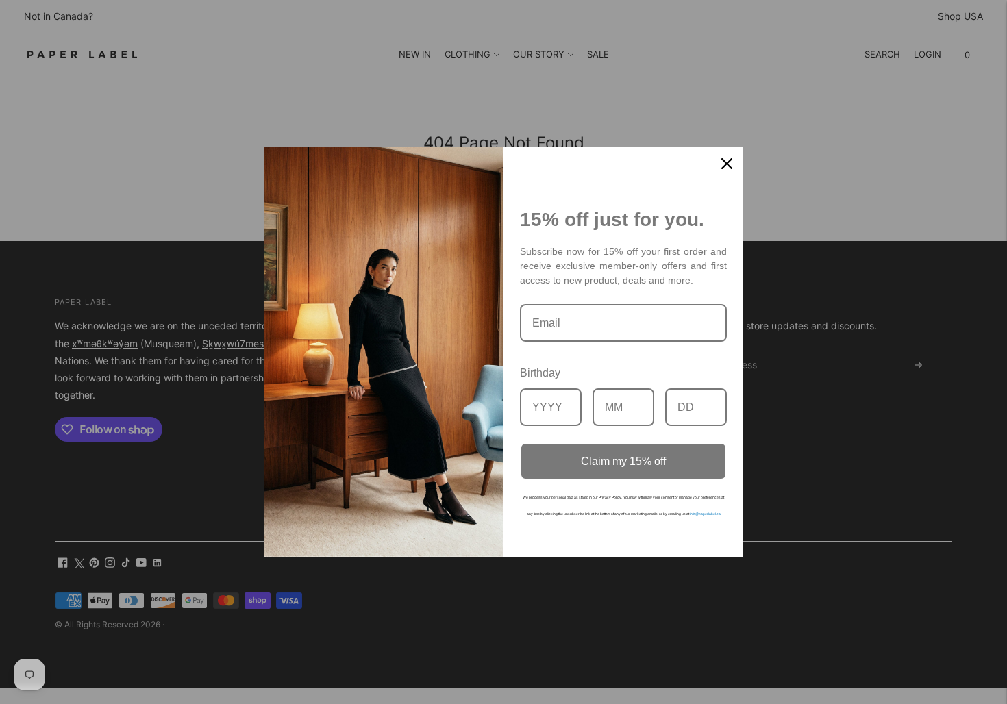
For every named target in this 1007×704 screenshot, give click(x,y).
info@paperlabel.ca (705, 514)
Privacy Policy (610, 497)
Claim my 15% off (623, 461)
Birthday (540, 373)
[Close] (726, 163)
